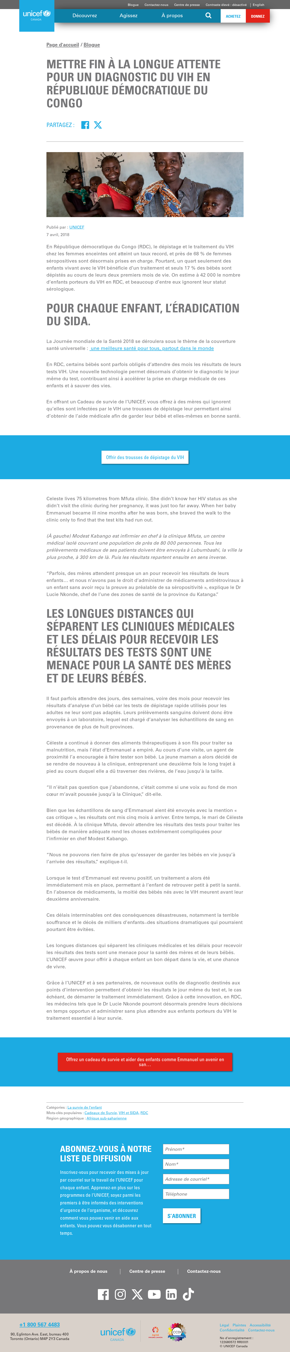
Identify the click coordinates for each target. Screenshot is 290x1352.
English (258, 5)
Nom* (171, 1164)
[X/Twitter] (134, 1290)
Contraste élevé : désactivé (226, 5)
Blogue (133, 5)
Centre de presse (187, 5)
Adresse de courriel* (187, 1179)
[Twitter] (98, 124)
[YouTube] (151, 1290)
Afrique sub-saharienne (107, 1118)
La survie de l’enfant (85, 1107)
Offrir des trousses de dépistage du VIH (145, 457)
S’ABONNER (181, 1215)
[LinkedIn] (168, 1290)
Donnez (258, 16)
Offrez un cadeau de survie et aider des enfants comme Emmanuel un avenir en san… (145, 1061)
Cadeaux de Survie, (101, 1112)
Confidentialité (232, 1330)
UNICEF (76, 227)
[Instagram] (117, 1290)
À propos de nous (88, 1271)
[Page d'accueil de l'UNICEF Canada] (120, 1340)
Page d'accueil (62, 44)
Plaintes (239, 1325)
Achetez (233, 16)
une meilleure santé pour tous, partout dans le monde (151, 348)
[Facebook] (85, 124)
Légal (224, 1325)
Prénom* (174, 1149)
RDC (144, 1112)
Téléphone (176, 1194)
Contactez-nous (156, 5)
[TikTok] (185, 1290)
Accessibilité (260, 1325)
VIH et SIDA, (129, 1112)
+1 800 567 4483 (39, 1324)
